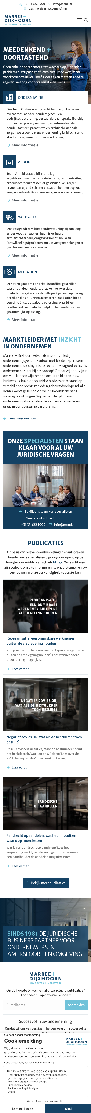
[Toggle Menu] (79, 20)
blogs (57, 562)
